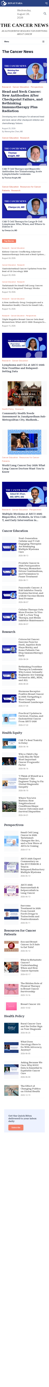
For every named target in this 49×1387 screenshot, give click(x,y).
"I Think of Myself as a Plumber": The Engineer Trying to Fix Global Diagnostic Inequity (31, 781)
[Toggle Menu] (46, 3)
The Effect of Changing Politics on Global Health (31, 1089)
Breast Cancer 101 (30, 1004)
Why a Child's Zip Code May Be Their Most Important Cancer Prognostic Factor (29, 759)
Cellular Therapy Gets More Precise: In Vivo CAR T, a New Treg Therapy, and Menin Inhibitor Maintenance (31, 615)
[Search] (45, 13)
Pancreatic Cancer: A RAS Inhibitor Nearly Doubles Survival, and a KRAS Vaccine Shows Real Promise (31, 593)
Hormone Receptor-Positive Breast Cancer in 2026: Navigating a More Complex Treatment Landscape (31, 696)
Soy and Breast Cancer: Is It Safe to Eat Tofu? (30, 944)
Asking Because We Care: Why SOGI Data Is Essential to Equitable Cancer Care (31, 1068)
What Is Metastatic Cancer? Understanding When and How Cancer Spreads (31, 965)
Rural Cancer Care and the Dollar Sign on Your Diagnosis (31, 1026)
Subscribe (15, 1127)
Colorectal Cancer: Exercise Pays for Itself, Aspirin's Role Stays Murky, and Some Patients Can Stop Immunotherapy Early (31, 647)
